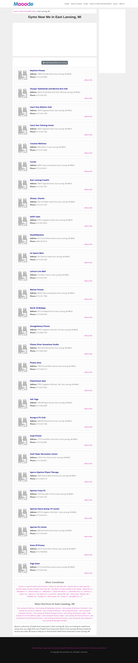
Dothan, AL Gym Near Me (57, 586)
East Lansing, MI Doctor (70, 611)
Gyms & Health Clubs (28, 11)
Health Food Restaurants (101, 4)
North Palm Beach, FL (60, 591)
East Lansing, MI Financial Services (77, 616)
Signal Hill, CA (87, 589)
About (122, 4)
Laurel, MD (52, 594)
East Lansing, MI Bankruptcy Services (48, 608)
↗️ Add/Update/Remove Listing (55, 63)
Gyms (86, 4)
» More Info (88, 80)
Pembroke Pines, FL (75, 591)
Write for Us (85, 648)
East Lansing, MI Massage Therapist (55, 621)
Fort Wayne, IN (42, 594)
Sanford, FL (87, 591)
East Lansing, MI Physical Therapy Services (48, 613)
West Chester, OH (53, 596)
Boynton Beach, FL (35, 591)
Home (66, 4)
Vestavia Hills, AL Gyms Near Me (78, 586)
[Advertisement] (54, 39)
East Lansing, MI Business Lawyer (75, 613)
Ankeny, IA (31, 594)
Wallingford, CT (22, 591)
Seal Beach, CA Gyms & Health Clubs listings (66, 589)
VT (81, 596)
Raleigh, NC (42, 596)
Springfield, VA (74, 596)
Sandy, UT (64, 596)
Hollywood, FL (47, 591)
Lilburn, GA (23, 594)
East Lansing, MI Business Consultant (75, 608)
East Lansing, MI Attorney (25, 608)
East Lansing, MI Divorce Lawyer (53, 616)
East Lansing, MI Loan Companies (80, 618)
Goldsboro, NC (32, 596)
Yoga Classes (76, 4)
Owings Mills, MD (63, 594)
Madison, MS (84, 594)
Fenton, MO (74, 594)
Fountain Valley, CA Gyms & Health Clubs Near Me (33, 589)
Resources (96, 648)
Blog (115, 4)
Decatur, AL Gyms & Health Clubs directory (33, 586)
